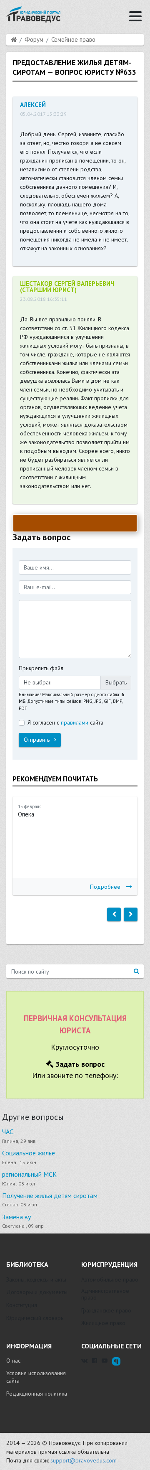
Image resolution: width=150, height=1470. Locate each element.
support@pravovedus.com (83, 1460)
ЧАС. (8, 1131)
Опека (26, 814)
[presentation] (114, 915)
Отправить (37, 739)
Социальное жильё (28, 1153)
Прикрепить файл (41, 668)
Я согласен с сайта (65, 722)
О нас (13, 1360)
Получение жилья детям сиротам (50, 1195)
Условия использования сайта (36, 1376)
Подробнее (105, 886)
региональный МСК (29, 1174)
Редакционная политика (36, 1393)
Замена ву (16, 1217)
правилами (74, 722)
